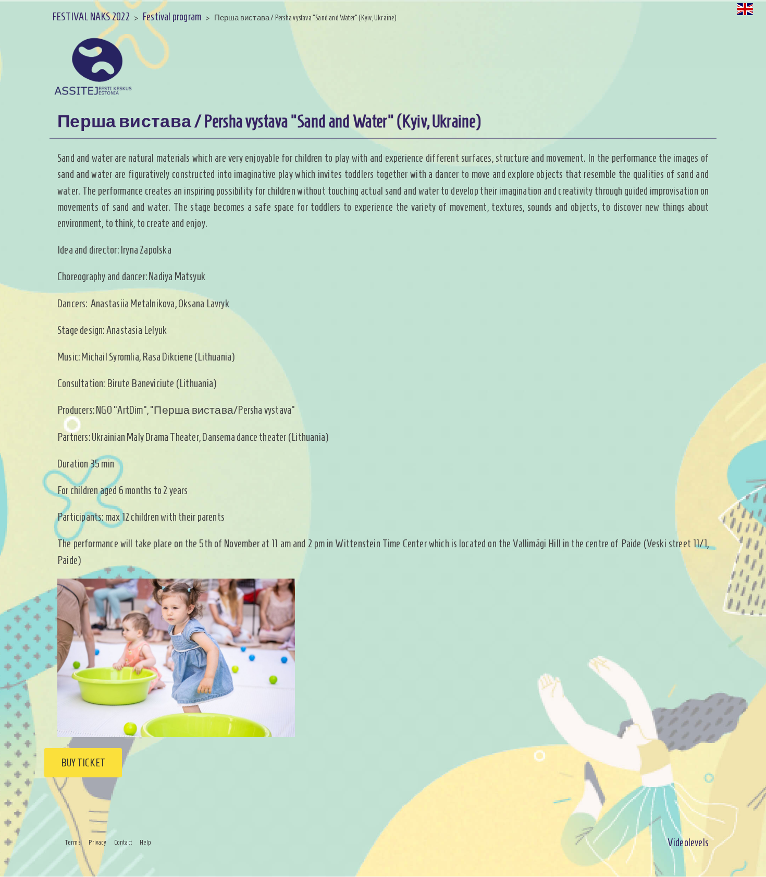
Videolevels (688, 842)
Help (146, 842)
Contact (123, 842)
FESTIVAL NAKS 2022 (91, 16)
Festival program (171, 16)
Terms (73, 842)
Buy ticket (83, 762)
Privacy (97, 842)
